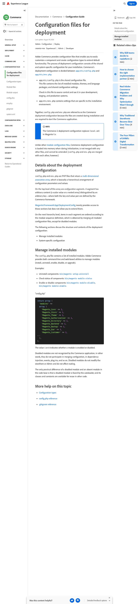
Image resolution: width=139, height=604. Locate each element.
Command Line (10, 61)
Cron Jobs (9, 126)
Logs (7, 131)
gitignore (10, 109)
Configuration (47, 44)
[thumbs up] (72, 600)
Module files (11, 87)
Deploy (57, 44)
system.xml (11, 114)
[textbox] (13, 24)
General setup (10, 45)
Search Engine (10, 147)
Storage (8, 158)
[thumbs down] (78, 600)
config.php (11, 98)
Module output (12, 92)
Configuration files (12, 67)
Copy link (132, 18)
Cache (7, 56)
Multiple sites (10, 142)
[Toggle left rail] (25, 10)
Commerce (57, 16)
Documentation (42, 16)
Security (8, 153)
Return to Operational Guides (13, 165)
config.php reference (48, 398)
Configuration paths (13, 120)
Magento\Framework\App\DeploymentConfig (55, 205)
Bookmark (121, 18)
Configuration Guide (75, 16)
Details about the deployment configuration (124, 29)
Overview (9, 39)
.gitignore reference (47, 404)
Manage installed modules (121, 37)
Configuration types (47, 392)
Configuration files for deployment (14, 74)
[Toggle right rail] (114, 10)
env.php (9, 103)
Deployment (9, 51)
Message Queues (11, 137)
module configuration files (58, 145)
